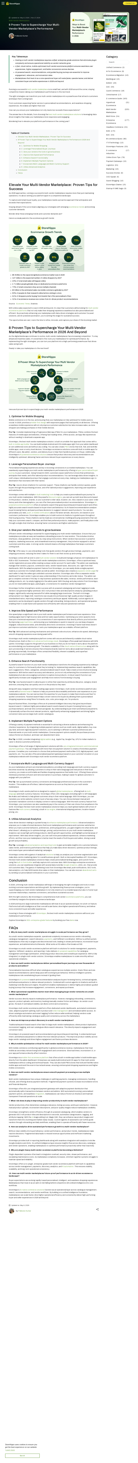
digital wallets (45, 739)
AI (32, 1117)
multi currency (25, 809)
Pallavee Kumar (24, 1211)
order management (60, 1011)
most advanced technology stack (44, 641)
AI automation (68, 1166)
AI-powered (24, 980)
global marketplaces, (65, 791)
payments (48, 939)
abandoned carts (89, 870)
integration (39, 1094)
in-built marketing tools (44, 494)
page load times (26, 622)
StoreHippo (41, 913)
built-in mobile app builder (19, 444)
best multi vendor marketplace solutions (64, 114)
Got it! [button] (22, 1456)
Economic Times (23, 304)
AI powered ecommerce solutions (33, 454)
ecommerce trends (76, 207)
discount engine (55, 497)
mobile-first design (38, 422)
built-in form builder (25, 862)
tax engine (50, 809)
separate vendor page (86, 571)
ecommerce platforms (75, 897)
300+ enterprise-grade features (40, 920)
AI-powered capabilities (67, 951)
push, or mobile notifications (38, 513)
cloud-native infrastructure (75, 646)
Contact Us (130, 3)
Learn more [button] (10, 1450)
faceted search (26, 691)
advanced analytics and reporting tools (40, 845)
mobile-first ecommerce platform (35, 1057)
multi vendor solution (47, 558)
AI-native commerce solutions (32, 1190)
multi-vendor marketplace (37, 89)
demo (72, 920)
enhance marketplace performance (63, 823)
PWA (66, 447)
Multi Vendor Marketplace (19, 21)
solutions (49, 855)
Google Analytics (70, 865)
